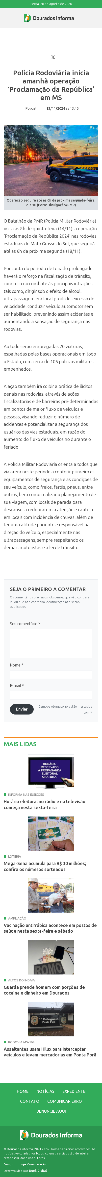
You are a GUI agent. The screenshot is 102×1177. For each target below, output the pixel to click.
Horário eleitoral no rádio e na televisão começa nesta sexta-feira (44, 804)
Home (22, 1091)
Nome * (16, 665)
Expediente (73, 1091)
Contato (29, 1101)
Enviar (21, 709)
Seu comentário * (25, 623)
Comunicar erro (64, 1101)
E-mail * (17, 685)
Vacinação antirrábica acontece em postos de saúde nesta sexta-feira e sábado (50, 928)
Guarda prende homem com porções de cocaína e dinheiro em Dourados (44, 990)
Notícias (45, 1091)
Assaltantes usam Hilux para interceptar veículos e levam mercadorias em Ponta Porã (50, 1052)
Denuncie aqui (51, 1111)
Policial (31, 108)
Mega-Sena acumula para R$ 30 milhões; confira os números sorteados (45, 866)
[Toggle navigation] (4, 18)
